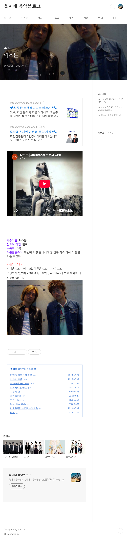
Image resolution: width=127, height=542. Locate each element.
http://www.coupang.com (24, 102)
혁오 (12, 412)
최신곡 (7, 18)
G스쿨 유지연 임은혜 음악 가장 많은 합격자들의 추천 (34, 132)
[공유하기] (19, 351)
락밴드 (13, 369)
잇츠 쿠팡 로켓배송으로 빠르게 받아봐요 (34, 108)
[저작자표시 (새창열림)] (42, 352)
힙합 (115, 18)
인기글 (110, 133)
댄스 (71, 18)
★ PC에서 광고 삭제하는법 (109, 115)
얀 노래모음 (16, 379)
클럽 (86, 18)
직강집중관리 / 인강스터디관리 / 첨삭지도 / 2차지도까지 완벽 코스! (34, 138)
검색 (112, 6)
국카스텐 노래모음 (19, 383)
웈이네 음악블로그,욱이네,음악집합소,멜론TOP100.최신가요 (36, 479)
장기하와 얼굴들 (18, 387)
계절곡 (24, 18)
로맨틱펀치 (16, 395)
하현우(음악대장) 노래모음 (24, 408)
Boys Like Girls (18, 404)
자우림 (13, 391)
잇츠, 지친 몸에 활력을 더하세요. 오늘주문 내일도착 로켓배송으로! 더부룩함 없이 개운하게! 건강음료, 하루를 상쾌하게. (34, 114)
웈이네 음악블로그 (22, 6)
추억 (57, 18)
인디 (100, 18)
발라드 (41, 18)
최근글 (101, 133)
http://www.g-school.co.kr (24, 126)
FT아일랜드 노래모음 (21, 375)
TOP (120, 531)
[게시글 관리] (23, 351)
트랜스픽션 (16, 400)
